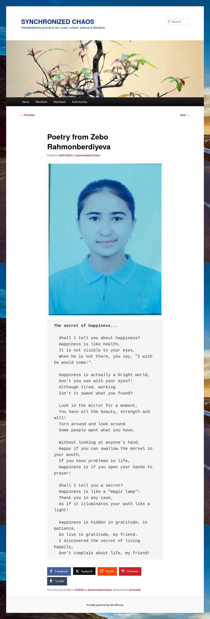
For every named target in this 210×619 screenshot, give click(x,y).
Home (25, 102)
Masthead (59, 102)
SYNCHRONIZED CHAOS (57, 21)
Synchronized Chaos (88, 155)
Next (184, 115)
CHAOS (79, 590)
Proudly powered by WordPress (105, 605)
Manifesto (41, 102)
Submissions (79, 102)
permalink (135, 590)
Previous (28, 115)
